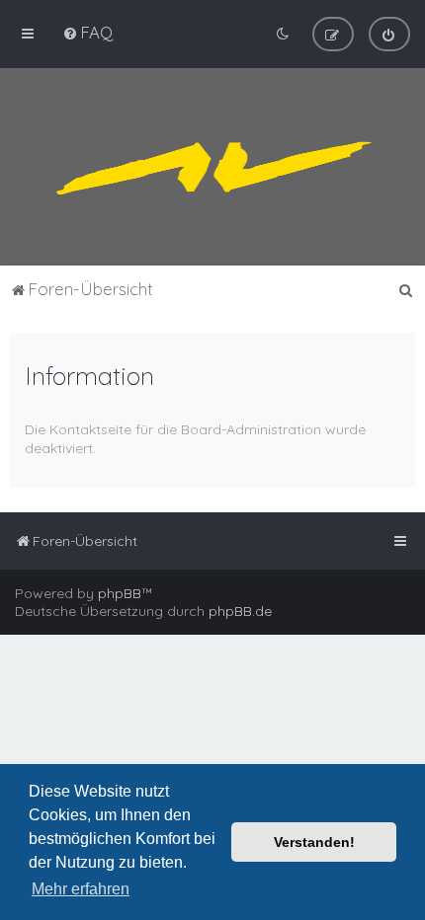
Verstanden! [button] (314, 842)
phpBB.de (240, 611)
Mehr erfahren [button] (80, 889)
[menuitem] (87, 32)
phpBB (119, 593)
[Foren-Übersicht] (212, 166)
